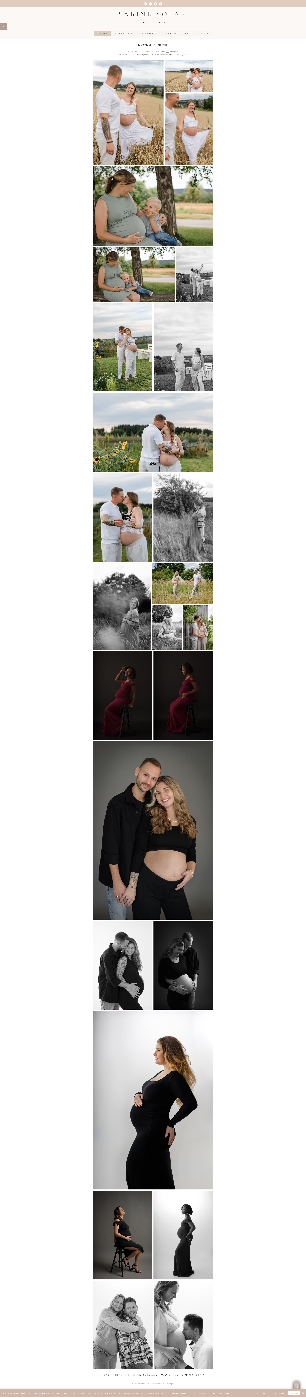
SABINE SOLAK (153, 14)
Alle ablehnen (279, 1393)
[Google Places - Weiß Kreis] (160, 3)
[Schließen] (303, 1393)
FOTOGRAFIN (153, 22)
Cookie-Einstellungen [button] (262, 1393)
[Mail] (3, 26)
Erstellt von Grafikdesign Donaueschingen (160, 1384)
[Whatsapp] (145, 3)
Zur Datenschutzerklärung (219, 1393)
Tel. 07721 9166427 (191, 1375)
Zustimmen (294, 1393)
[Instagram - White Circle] (150, 3)
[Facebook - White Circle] (155, 3)
